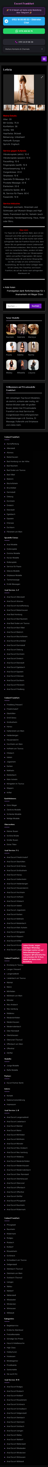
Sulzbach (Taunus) (14, 1278)
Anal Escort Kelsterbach (16, 923)
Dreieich (10, 505)
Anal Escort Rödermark (16, 1209)
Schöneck (11, 1256)
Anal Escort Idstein (14, 906)
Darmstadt (11, 492)
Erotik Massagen (13, 584)
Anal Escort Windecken (16, 1453)
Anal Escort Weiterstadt (16, 1444)
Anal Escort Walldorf (15, 1439)
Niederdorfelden (13, 1018)
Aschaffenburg (13, 444)
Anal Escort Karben (14, 914)
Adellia (20, 355)
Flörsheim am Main (14, 532)
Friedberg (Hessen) (15, 705)
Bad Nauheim (12, 466)
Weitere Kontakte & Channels (17, 49)
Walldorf (10, 1291)
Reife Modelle (12, 1070)
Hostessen (11, 1356)
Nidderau (10, 1013)
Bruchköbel (11, 488)
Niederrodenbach (14, 1026)
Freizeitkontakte (13, 1334)
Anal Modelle (12, 545)
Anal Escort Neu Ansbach (17, 1148)
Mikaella (21, 372)
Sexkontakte (12, 1370)
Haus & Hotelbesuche (15, 1343)
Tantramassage (13, 580)
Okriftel (10, 1053)
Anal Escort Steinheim (16, 1422)
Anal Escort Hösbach (15, 901)
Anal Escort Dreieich (15, 658)
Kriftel (9, 793)
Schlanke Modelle (14, 814)
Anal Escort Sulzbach (15, 1426)
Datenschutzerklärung (16, 1100)
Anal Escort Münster (15, 1144)
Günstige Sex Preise (15, 1339)
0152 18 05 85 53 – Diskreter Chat (26, 21)
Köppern (10, 788)
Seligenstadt (12, 1264)
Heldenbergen (12, 735)
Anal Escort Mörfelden (16, 1135)
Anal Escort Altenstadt (16, 597)
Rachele (10, 337)
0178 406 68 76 (26, 31)
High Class (11, 1348)
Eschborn (10, 527)
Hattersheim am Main (15, 731)
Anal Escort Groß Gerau (16, 866)
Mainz (9, 987)
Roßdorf (10, 1247)
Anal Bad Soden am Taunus (18, 623)
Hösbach (10, 753)
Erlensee (10, 523)
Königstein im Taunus (15, 784)
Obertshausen (12, 1035)
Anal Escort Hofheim (15, 897)
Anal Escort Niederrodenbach (19, 1170)
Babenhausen (12, 457)
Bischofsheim (12, 483)
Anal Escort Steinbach (16, 1418)
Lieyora (31, 372)
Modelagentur (12, 1361)
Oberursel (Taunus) (15, 1040)
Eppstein (10, 519)
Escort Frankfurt (24, 3)
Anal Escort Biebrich (15, 632)
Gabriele (21, 337)
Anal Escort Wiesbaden (16, 1448)
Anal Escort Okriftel (14, 1196)
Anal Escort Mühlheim (15, 1139)
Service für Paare (14, 566)
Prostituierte (12, 1365)
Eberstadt (10, 510)
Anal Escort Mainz (14, 1130)
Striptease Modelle (14, 575)
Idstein (9, 757)
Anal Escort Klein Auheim (17, 928)
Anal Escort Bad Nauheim (17, 619)
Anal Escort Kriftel (14, 941)
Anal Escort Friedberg (15, 689)
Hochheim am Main (15, 744)
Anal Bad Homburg (14, 614)
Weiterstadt (11, 1295)
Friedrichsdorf (12, 709)
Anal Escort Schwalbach (17, 1409)
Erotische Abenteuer (15, 1330)
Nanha (31, 355)
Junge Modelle (13, 1066)
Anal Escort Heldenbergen (17, 884)
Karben (10, 766)
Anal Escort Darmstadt (16, 645)
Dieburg (10, 497)
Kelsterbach (11, 775)
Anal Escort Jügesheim (16, 910)
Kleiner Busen (12, 831)
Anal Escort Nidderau (15, 1157)
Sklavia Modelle (13, 571)
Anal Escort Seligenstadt (16, 1413)
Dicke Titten (12, 844)
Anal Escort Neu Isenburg (17, 1152)
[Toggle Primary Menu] (44, 58)
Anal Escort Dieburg (15, 650)
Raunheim (11, 1229)
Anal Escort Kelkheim (15, 919)
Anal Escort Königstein (16, 932)
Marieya (32, 337)
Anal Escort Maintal (14, 1126)
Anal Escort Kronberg (15, 945)
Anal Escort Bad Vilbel (16, 628)
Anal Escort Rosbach (15, 1391)
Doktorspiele (12, 549)
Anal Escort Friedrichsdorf (17, 857)
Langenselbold (13, 974)
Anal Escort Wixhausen (16, 1457)
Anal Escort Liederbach (16, 1122)
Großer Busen (12, 840)
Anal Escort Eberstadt (15, 663)
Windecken (11, 1304)
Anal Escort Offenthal (15, 1192)
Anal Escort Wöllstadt (15, 1461)
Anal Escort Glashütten (16, 862)
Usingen (10, 1282)
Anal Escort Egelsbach (16, 667)
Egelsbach (11, 514)
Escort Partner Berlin (15, 1083)
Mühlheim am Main (14, 996)
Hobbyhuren (12, 1352)
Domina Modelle (13, 553)
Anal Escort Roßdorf (15, 1396)
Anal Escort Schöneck (16, 1404)
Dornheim (11, 501)
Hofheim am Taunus (15, 749)
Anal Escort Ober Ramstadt (18, 1174)
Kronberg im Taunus (15, 965)
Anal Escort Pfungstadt (16, 1201)
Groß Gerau (11, 718)
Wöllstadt (10, 1313)
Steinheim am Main (14, 1273)
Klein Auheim (12, 779)
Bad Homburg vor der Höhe (18, 461)
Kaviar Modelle (13, 558)
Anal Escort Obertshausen (17, 1179)
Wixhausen (11, 1308)
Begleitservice (12, 1326)
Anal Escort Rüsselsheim (17, 1400)
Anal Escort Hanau (14, 875)
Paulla (9, 355)
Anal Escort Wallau (14, 1435)
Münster (10, 1000)
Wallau (9, 1286)
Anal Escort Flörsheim (15, 685)
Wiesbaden (11, 1300)
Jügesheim (11, 762)
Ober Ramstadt (13, 1031)
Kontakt (10, 1096)
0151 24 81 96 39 (26, 42)
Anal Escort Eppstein (15, 672)
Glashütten (11, 713)
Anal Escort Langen (15, 950)
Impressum (11, 1104)
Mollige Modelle (13, 818)
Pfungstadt (11, 1225)
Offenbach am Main (15, 1044)
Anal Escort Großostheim (17, 870)
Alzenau (10, 453)
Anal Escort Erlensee (15, 676)
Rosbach (10, 1242)
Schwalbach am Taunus (16, 1260)
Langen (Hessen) (14, 969)
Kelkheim (10, 770)
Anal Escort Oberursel (15, 1183)
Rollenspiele (12, 562)
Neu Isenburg (12, 1009)
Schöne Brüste (13, 836)
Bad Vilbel (11, 475)
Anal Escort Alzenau (15, 601)
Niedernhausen (13, 1022)
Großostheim (12, 722)
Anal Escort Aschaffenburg (18, 606)
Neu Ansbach (12, 1005)
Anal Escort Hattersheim (16, 879)
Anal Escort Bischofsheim (17, 636)
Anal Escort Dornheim (15, 654)
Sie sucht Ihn (12, 1374)
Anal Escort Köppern (15, 936)
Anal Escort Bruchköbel (16, 641)
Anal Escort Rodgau (15, 1387)
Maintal (10, 982)
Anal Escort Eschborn (15, 680)
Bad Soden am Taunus (16, 470)
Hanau (9, 727)
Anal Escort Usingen (15, 1431)
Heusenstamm (13, 740)
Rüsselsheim (12, 1251)
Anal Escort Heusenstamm (17, 888)
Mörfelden (11, 991)
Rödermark (11, 1234)
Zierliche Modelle (14, 810)
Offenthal (10, 1048)
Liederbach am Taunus (16, 978)
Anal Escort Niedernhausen (18, 1166)
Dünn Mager (12, 805)
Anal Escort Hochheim (16, 892)
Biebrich (10, 479)
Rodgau (10, 1238)
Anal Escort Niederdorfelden (18, 1161)
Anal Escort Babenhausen (17, 610)
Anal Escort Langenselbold (17, 1117)
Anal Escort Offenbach (16, 1187)
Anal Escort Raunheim (16, 1205)
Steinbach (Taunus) (15, 1269)
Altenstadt (11, 448)
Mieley (9, 372)
